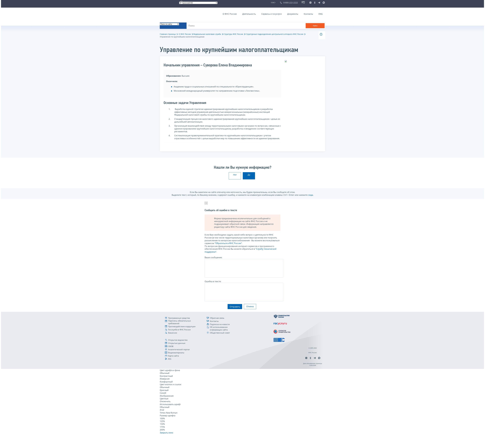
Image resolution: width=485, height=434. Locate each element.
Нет (235, 174)
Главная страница (168, 34)
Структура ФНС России (233, 34)
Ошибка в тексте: (213, 281)
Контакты (308, 14)
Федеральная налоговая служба (207, 34)
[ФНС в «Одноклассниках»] (315, 3)
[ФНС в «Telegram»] (319, 3)
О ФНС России (230, 14)
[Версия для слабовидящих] (273, 2)
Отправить (235, 306)
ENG (321, 14)
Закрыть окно (166, 432)
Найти (315, 26)
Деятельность (249, 14)
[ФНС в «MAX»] (323, 3)
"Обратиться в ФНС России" (228, 243)
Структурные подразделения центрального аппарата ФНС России (274, 34)
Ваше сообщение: (213, 257)
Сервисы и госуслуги (271, 14)
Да (249, 174)
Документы (292, 14)
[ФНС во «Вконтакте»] (310, 3)
